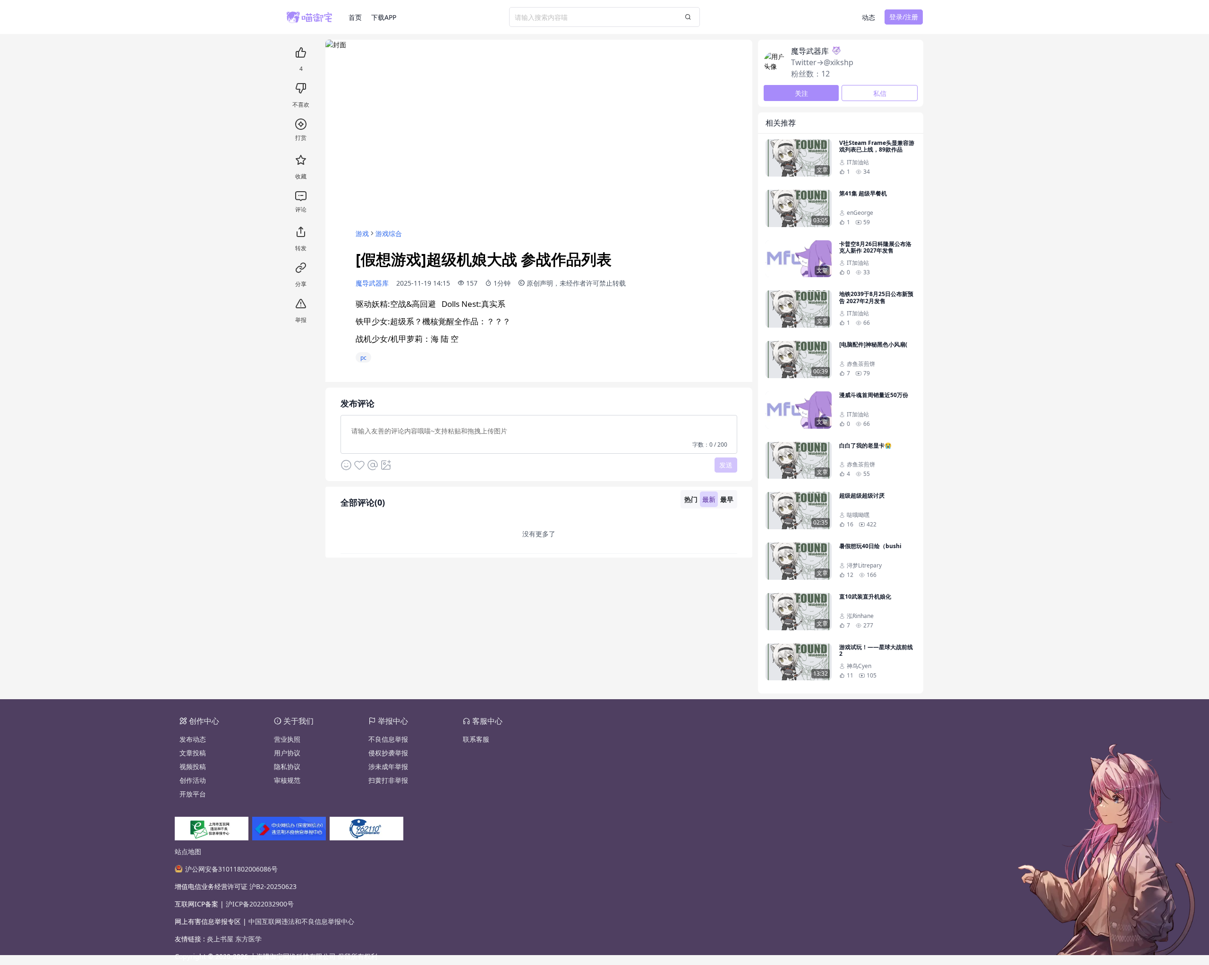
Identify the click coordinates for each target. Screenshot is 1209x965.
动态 (868, 17)
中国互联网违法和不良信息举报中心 (301, 921)
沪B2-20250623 (273, 886)
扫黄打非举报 (388, 780)
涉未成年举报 (388, 766)
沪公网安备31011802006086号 (231, 868)
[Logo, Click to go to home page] (317, 17)
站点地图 (188, 851)
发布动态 (192, 739)
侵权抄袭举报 (388, 752)
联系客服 (476, 739)
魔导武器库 (372, 283)
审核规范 (287, 780)
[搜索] (688, 17)
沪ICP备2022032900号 (260, 903)
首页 (355, 17)
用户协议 (287, 752)
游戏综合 (388, 233)
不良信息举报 (388, 739)
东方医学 (248, 938)
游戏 (362, 233)
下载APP (383, 17)
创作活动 (192, 780)
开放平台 (192, 793)
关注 (801, 93)
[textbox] (539, 433)
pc (363, 358)
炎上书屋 (221, 938)
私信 (879, 93)
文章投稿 (192, 752)
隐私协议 (287, 766)
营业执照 (287, 739)
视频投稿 (192, 766)
